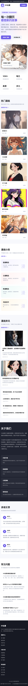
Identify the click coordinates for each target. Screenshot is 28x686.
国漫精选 (3, 652)
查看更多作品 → (5, 107)
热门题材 (3, 660)
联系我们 (3, 674)
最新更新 (3, 640)
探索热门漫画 (6, 37)
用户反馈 (3, 669)
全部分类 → (3, 256)
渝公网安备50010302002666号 (20, 683)
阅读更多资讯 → (5, 327)
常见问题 (3, 672)
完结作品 (3, 642)
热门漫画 (3, 638)
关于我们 (3, 667)
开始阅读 (23, 5)
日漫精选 (3, 655)
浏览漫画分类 (17, 37)
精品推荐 (3, 645)
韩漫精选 (3, 657)
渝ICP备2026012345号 (6, 683)
